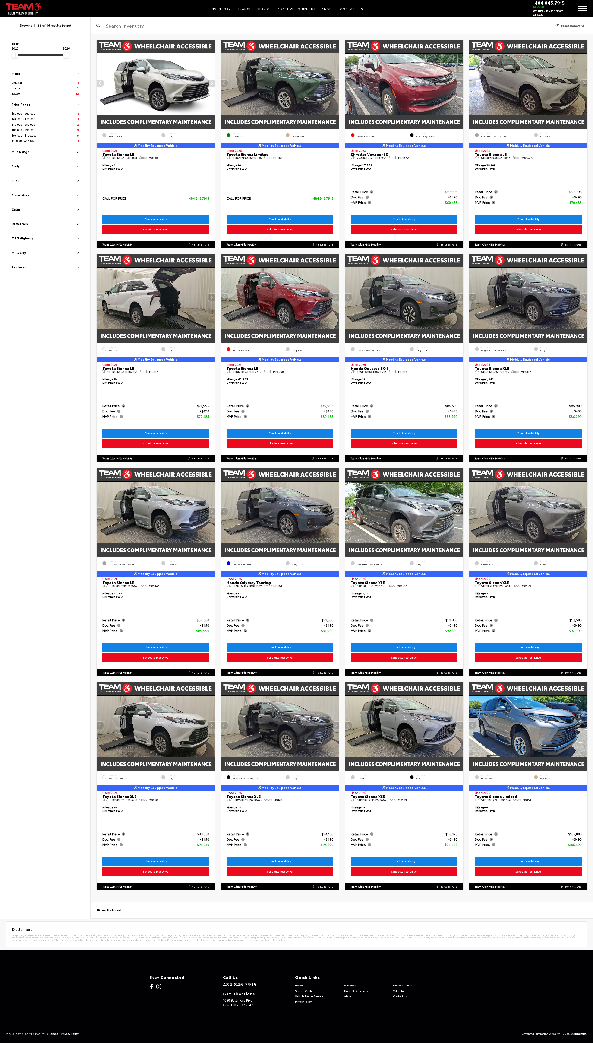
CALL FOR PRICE (114, 198)
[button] (211, 83)
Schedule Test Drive (156, 229)
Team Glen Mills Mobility (117, 244)
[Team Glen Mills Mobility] (23, 9)
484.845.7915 (550, 2)
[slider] (15, 55)
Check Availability (156, 219)
